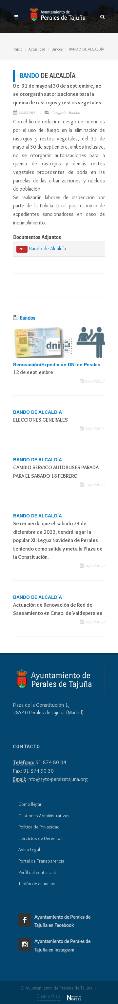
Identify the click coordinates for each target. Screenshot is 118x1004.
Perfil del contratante (38, 872)
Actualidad (37, 49)
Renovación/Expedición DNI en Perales (56, 364)
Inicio (18, 49)
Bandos (57, 49)
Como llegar (30, 804)
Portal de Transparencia (41, 861)
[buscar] (102, 15)
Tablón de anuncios (36, 884)
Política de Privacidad (39, 827)
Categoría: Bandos (65, 113)
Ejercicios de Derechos (40, 838)
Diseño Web (48, 996)
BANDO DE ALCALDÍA (37, 459)
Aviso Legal (29, 849)
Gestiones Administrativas (43, 816)
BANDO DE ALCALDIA (37, 412)
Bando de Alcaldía (42, 248)
